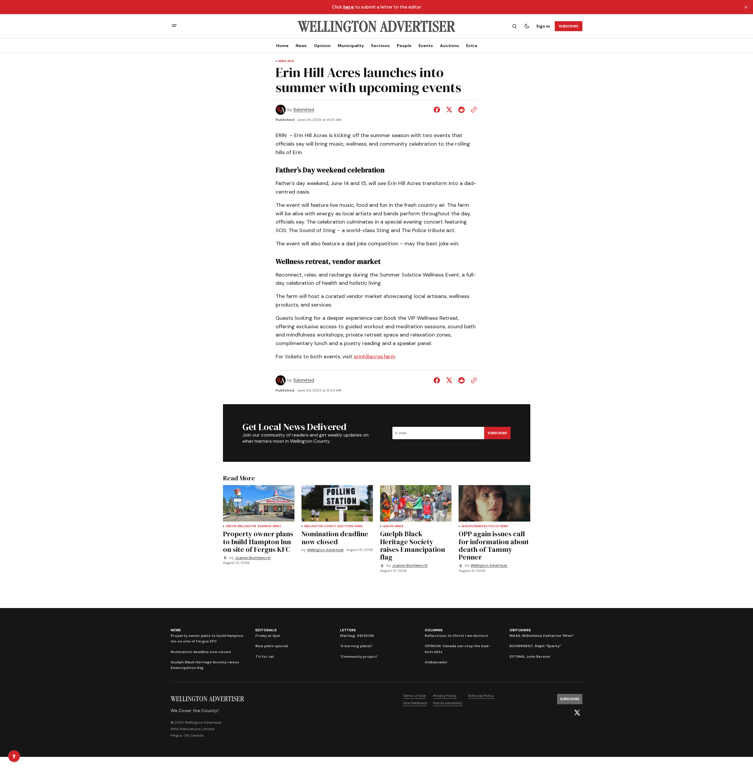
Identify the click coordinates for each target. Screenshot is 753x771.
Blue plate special (271, 646)
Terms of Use (414, 695)
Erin (290, 61)
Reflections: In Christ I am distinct (456, 635)
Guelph (388, 526)
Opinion (322, 45)
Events (426, 45)
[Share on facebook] (438, 110)
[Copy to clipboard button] (473, 110)
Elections (345, 526)
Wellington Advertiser (325, 550)
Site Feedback (415, 703)
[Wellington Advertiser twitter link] (577, 713)
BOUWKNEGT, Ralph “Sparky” (535, 646)
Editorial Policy (481, 695)
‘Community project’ (359, 656)
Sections (380, 45)
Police (494, 526)
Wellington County (320, 526)
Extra (471, 45)
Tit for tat (264, 656)
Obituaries (520, 630)
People (404, 45)
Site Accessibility (447, 703)
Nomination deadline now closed (201, 652)
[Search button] (514, 26)
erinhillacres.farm (374, 356)
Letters (347, 630)
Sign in (543, 26)
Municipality (351, 45)
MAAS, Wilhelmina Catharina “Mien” (541, 635)
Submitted (303, 109)
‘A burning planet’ (356, 646)
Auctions (449, 45)
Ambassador (436, 662)
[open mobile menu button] (174, 26)
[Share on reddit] (461, 110)
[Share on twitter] (449, 110)
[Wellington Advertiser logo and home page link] (376, 26)
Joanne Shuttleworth (253, 558)
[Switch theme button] (527, 26)
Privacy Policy (445, 695)
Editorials (265, 630)
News (301, 45)
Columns (433, 630)
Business (264, 526)
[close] (746, 7)
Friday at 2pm (267, 635)
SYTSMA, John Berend (529, 656)
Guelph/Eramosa (474, 526)
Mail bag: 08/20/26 (357, 635)
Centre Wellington (241, 526)
